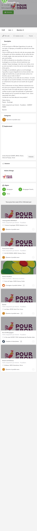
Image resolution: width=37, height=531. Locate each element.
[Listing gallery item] (7, 177)
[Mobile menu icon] (2, 2)
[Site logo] (12, 2)
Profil (3, 30)
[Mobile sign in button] (35, 2)
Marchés (19, 30)
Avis (10, 30)
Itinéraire (31, 156)
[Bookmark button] (33, 229)
